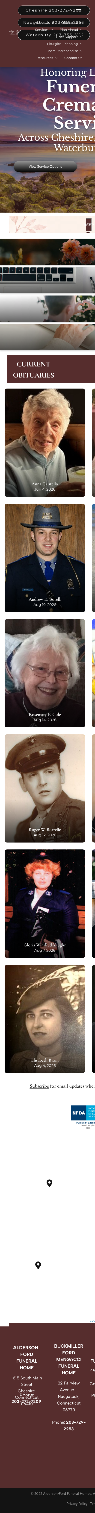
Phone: (58, 1422)
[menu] (78, 9)
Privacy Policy (77, 1504)
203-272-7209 (26, 1401)
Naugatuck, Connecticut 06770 (68, 1403)
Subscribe (39, 1086)
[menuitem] (44, 22)
